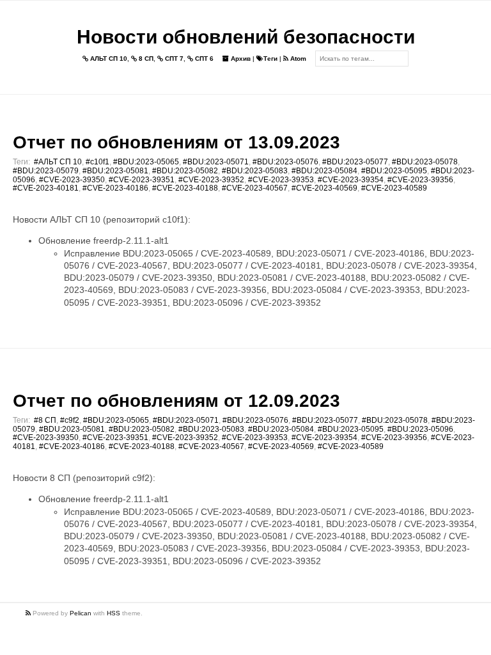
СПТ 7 (173, 58)
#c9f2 (69, 420)
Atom (297, 58)
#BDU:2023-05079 (46, 170)
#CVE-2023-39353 (281, 179)
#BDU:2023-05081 (115, 170)
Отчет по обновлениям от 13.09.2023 (176, 142)
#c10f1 (97, 161)
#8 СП (45, 420)
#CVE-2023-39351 (142, 179)
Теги (270, 58)
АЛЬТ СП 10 (107, 58)
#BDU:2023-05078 (425, 161)
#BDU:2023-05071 (216, 161)
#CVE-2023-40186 (115, 188)
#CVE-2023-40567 (255, 188)
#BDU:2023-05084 (324, 170)
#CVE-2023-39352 (211, 179)
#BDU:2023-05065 (146, 161)
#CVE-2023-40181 (46, 188)
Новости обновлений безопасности (246, 36)
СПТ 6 (203, 58)
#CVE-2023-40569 (324, 188)
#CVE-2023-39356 (420, 179)
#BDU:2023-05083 (255, 170)
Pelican (80, 613)
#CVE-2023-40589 (394, 188)
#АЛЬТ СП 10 (58, 161)
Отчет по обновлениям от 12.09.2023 (176, 401)
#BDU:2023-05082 (185, 170)
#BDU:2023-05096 (420, 429)
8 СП (145, 58)
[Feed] (29, 613)
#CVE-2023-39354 (351, 179)
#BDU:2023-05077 (355, 161)
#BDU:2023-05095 (394, 170)
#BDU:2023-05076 (285, 161)
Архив (240, 58)
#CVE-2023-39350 (72, 179)
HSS (113, 613)
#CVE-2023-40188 (185, 188)
